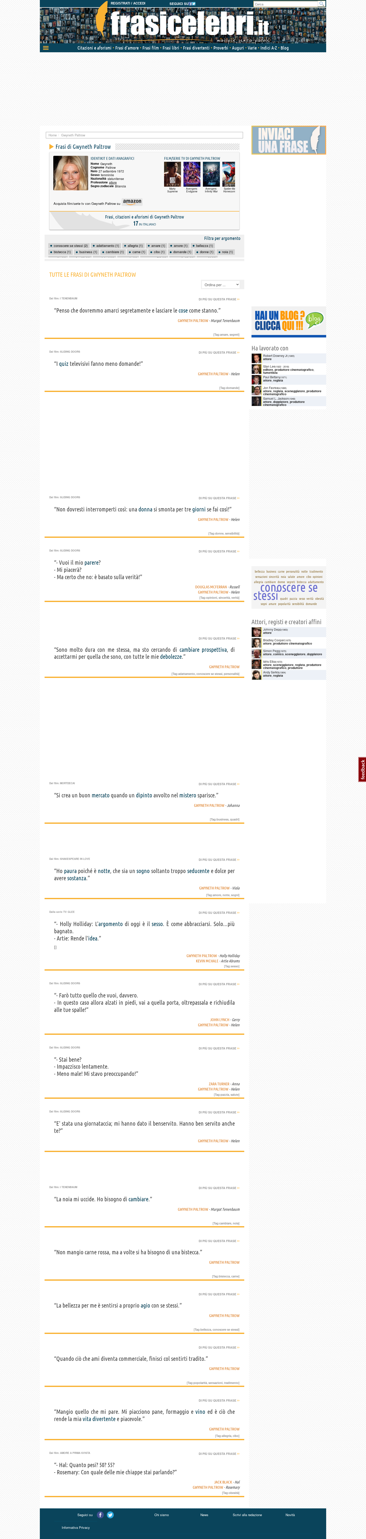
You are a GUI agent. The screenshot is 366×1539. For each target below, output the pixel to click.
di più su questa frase (219, 299)
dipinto (144, 795)
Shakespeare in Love (75, 859)
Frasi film (150, 48)
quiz (63, 363)
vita (87, 1419)
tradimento (231, 1383)
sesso (157, 924)
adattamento (186, 674)
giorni (199, 509)
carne (235, 1276)
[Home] (183, 22)
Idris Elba (269, 661)
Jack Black (223, 1482)
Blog (285, 48)
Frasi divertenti (196, 48)
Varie (252, 48)
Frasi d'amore (127, 48)
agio (145, 1305)
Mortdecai (67, 783)
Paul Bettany (271, 377)
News (204, 1514)
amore (217, 895)
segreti (234, 334)
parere (91, 562)
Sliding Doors (70, 351)
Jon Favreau (271, 387)
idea (92, 938)
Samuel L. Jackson (276, 398)
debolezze (171, 656)
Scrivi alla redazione (247, 1514)
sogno (143, 871)
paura (70, 871)
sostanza (76, 878)
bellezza (205, 1329)
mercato (101, 795)
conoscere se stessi (209, 674)
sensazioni (215, 1383)
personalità (231, 674)
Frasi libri (171, 48)
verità (235, 598)
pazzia (225, 1095)
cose (183, 310)
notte (104, 871)
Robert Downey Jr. (275, 355)
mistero (187, 795)
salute (235, 1095)
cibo (236, 1436)
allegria (226, 1436)
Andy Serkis (271, 672)
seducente (198, 871)
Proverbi (220, 48)
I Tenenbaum (68, 298)
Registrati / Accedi (128, 3)
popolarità (200, 1383)
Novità (290, 1514)
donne (219, 533)
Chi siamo (161, 1514)
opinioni (211, 598)
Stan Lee (269, 366)
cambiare (189, 649)
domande (232, 388)
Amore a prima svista (75, 1453)
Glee (71, 912)
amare (224, 334)
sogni (235, 895)
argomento (110, 924)
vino (200, 1411)
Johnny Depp (272, 629)
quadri (234, 819)
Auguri (238, 48)
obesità (234, 1493)
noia (236, 1223)
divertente (104, 1419)
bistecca (224, 1276)
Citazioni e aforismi (94, 48)
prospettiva (214, 649)
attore (113, 182)
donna (145, 509)
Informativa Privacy (76, 1527)
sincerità (224, 598)
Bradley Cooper (274, 640)
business (223, 819)
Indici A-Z (268, 48)
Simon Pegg (271, 651)
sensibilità (232, 533)
